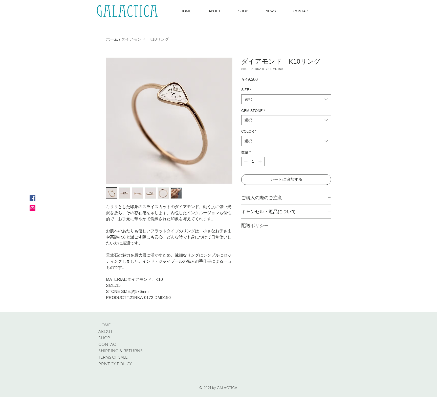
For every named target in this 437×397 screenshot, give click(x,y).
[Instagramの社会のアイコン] (32, 208)
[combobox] (286, 99)
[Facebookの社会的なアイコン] (32, 198)
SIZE (246, 90)
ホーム (112, 39)
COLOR (248, 131)
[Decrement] (245, 161)
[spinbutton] (252, 161)
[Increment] (260, 161)
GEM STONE (253, 111)
